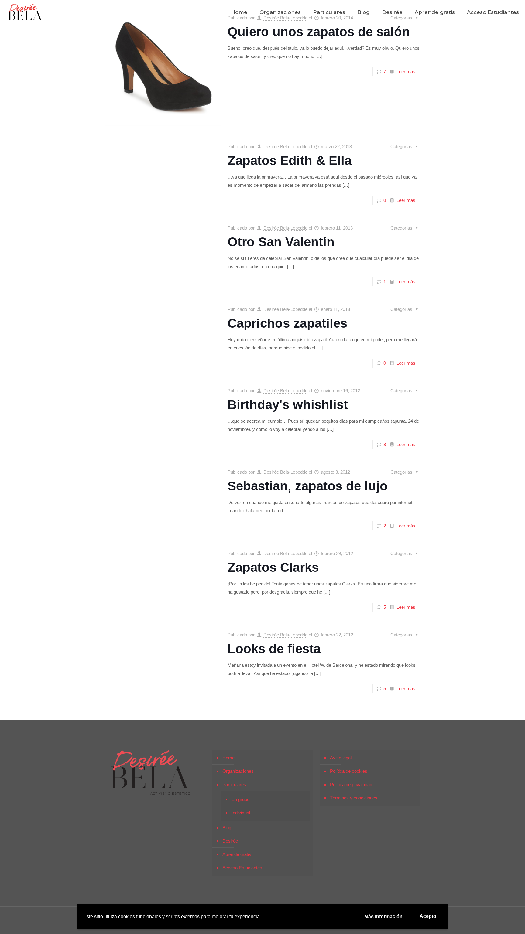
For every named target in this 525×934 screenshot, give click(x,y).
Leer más (405, 71)
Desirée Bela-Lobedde (285, 146)
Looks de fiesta (274, 649)
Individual (241, 812)
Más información (383, 916)
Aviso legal (341, 757)
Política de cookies (348, 771)
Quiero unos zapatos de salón (319, 32)
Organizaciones (238, 771)
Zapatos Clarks (273, 567)
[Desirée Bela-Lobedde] (25, 12)
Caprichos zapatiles (287, 323)
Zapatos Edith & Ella (290, 160)
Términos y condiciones (353, 797)
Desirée (230, 841)
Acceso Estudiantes (242, 867)
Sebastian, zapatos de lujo (308, 486)
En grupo (240, 799)
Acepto (428, 916)
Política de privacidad (351, 784)
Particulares (234, 784)
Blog (226, 827)
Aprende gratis (236, 854)
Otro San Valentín (281, 242)
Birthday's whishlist (288, 404)
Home (228, 757)
